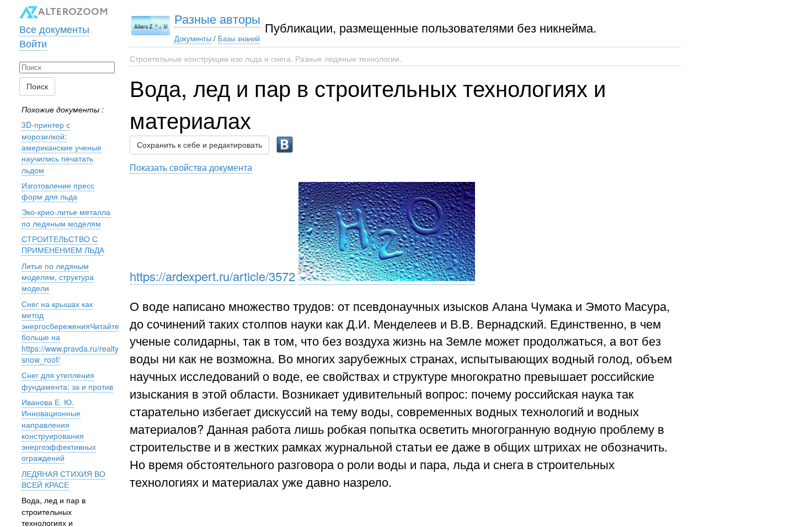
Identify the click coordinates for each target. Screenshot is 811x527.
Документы (192, 38)
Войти (33, 43)
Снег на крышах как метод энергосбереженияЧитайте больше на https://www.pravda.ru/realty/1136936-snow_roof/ (88, 331)
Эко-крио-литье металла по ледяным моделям (66, 217)
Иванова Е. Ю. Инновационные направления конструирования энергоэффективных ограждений (59, 429)
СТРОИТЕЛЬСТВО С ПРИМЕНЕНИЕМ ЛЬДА (63, 244)
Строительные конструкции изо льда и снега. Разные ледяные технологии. (266, 58)
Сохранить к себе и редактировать (199, 145)
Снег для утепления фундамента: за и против (67, 380)
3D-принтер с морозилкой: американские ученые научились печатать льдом (62, 147)
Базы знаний (239, 38)
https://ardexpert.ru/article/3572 (212, 275)
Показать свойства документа (191, 167)
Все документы (54, 28)
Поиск (37, 86)
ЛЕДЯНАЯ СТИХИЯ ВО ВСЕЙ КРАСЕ (63, 479)
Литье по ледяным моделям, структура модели (58, 277)
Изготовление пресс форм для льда (58, 191)
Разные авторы (217, 18)
